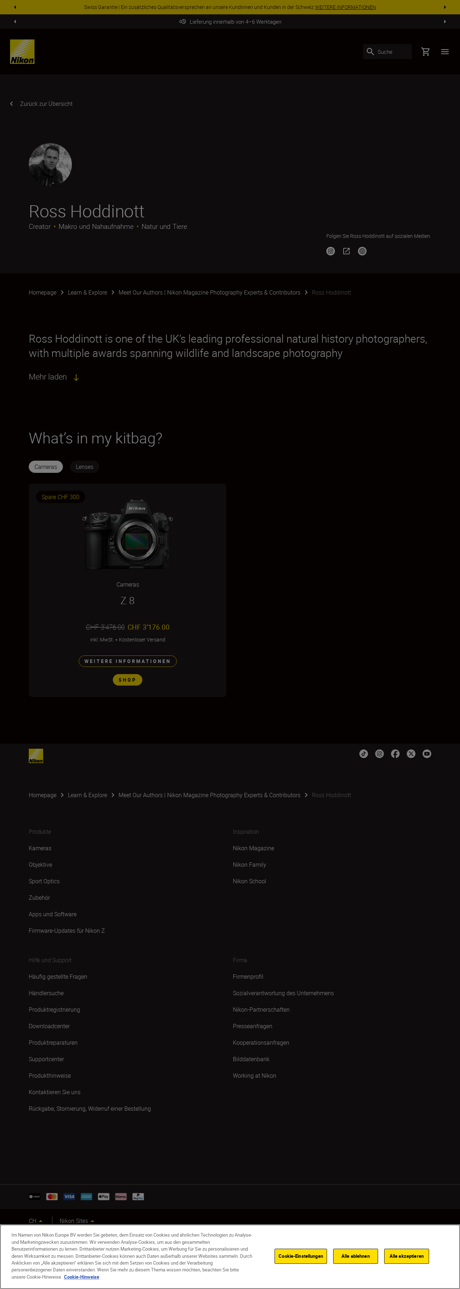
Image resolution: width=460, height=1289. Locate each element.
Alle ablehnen (355, 1256)
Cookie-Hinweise (81, 1277)
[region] (230, 1256)
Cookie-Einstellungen (301, 1256)
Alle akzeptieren (407, 1256)
